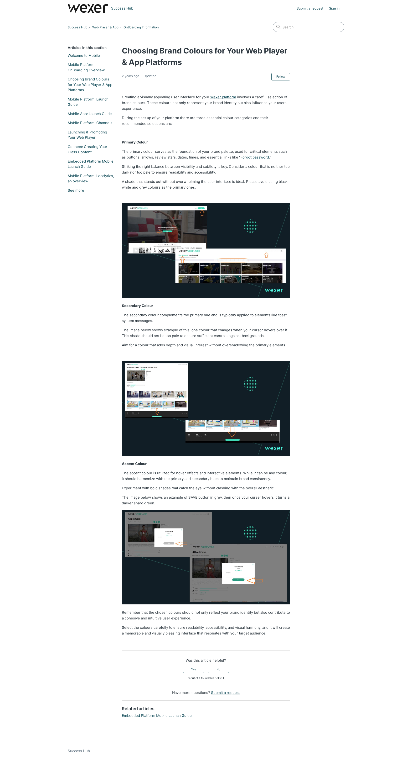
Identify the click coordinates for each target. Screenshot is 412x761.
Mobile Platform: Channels (90, 123)
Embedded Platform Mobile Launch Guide (90, 164)
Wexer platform (223, 97)
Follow (280, 76)
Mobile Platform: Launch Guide (88, 102)
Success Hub (77, 27)
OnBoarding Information (141, 27)
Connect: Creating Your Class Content (87, 149)
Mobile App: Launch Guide (90, 113)
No (218, 669)
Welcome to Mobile (84, 55)
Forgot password (255, 157)
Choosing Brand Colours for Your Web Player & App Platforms (90, 84)
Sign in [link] (334, 8)
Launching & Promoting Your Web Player (87, 135)
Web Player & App (105, 27)
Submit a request (310, 8)
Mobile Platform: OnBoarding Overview (86, 67)
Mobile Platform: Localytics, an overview (91, 179)
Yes (193, 669)
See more (76, 190)
